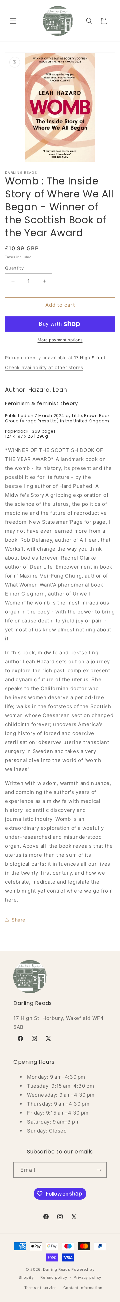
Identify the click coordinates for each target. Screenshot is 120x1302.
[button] (13, 21)
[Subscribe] (99, 1170)
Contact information (82, 1287)
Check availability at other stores (44, 367)
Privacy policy (87, 1277)
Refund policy (53, 1277)
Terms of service (40, 1287)
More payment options (60, 339)
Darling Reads (56, 1269)
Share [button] (18, 919)
